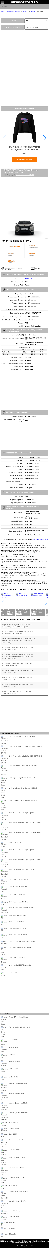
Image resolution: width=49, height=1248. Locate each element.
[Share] (46, 6)
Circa (18, 1245)
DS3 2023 (33, 11)
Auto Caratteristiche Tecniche (11, 11)
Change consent (33, 1242)
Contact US (29, 1245)
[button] (44, 137)
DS (23, 11)
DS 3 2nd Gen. (29, 279)
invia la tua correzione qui (40, 539)
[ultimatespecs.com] (24, 2)
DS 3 (26, 11)
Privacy (23, 1245)
